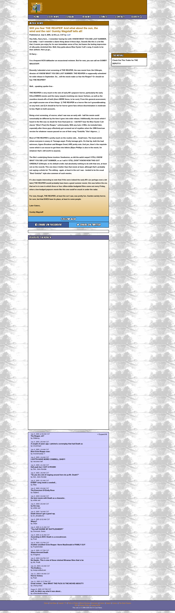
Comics (103, 16)
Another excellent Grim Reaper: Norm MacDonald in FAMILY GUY (58, 545)
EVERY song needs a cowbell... (44, 483)
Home (36, 16)
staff (68, 35)
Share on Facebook (50, 224)
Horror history (37, 576)
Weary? (34, 521)
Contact (119, 16)
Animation (94, 603)
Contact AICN (95, 605)
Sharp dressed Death (39, 552)
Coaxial (70, 16)
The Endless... (36, 568)
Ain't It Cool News (48, 7)
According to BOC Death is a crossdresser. (49, 537)
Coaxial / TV (62, 603)
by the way (35, 506)
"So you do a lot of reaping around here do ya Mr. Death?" (55, 475)
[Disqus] (68, 332)
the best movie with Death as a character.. (48, 498)
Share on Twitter (90, 224)
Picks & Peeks (73, 603)
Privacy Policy (84, 605)
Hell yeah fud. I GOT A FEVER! (43, 467)
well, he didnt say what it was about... (46, 591)
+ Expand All (102, 434)
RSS (76, 605)
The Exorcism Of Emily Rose (43, 490)
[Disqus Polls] (68, 271)
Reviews (86, 16)
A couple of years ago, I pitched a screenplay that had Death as (57, 444)
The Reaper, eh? (37, 436)
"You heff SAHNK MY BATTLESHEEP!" (47, 529)
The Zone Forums (125, 603)
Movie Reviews (85, 603)
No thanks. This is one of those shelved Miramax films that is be (57, 560)
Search (135, 16)
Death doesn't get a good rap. (43, 514)
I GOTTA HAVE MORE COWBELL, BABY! (48, 459)
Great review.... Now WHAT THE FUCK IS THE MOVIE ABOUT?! (57, 583)
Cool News (53, 16)
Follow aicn (68, 219)
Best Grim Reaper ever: (40, 451)
